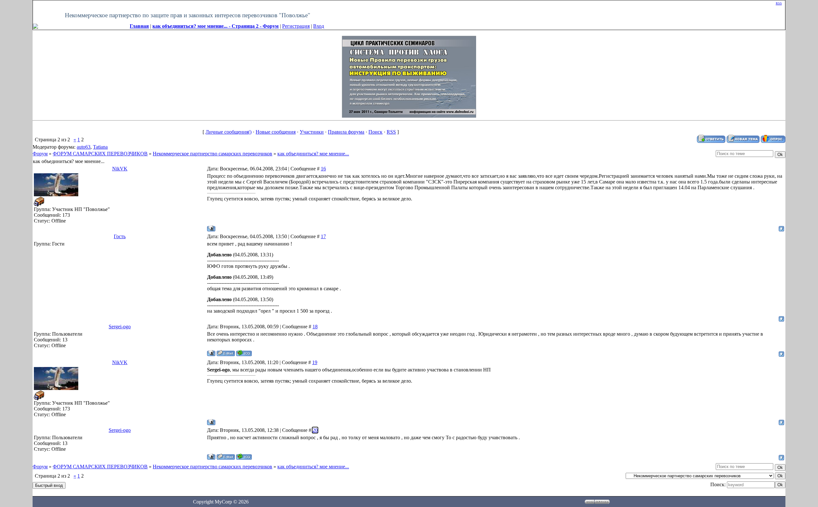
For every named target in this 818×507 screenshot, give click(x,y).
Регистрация (296, 26)
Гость (120, 236)
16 (323, 168)
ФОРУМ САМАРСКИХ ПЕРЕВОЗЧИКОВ (100, 153)
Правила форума (346, 132)
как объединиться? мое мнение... (313, 153)
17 (323, 236)
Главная (139, 26)
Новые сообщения (276, 132)
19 (314, 362)
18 (315, 326)
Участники (312, 132)
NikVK (119, 168)
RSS (779, 3)
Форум (40, 153)
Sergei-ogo (120, 326)
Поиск (375, 132)
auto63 (83, 147)
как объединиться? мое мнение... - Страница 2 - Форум (215, 26)
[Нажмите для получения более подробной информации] (409, 76)
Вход (318, 26)
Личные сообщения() (228, 132)
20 (315, 430)
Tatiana (100, 147)
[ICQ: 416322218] (244, 353)
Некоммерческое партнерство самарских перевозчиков (212, 153)
